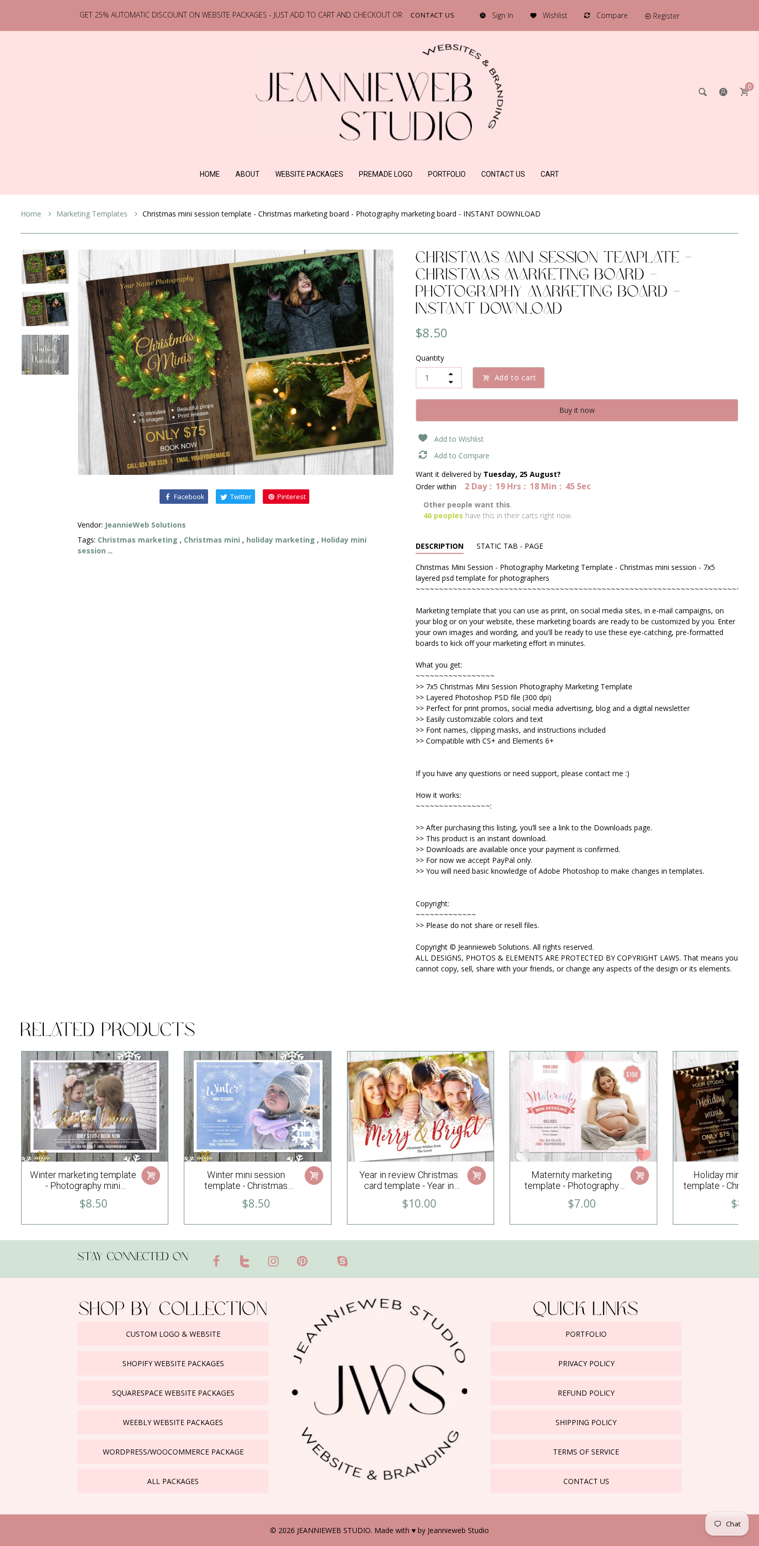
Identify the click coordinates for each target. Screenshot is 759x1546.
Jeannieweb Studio (458, 1530)
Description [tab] (440, 546)
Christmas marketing (138, 540)
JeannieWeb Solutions (145, 525)
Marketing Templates (93, 214)
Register (666, 16)
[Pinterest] (302, 1261)
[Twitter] (245, 1261)
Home (32, 214)
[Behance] (362, 1256)
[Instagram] (273, 1261)
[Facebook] (216, 1261)
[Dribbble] (322, 1256)
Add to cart (515, 377)
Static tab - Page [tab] (510, 546)
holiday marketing (280, 540)
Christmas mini (212, 540)
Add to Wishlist (459, 439)
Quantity (430, 358)
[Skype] (342, 1261)
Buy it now (577, 410)
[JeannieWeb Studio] (379, 91)
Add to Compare (461, 455)
